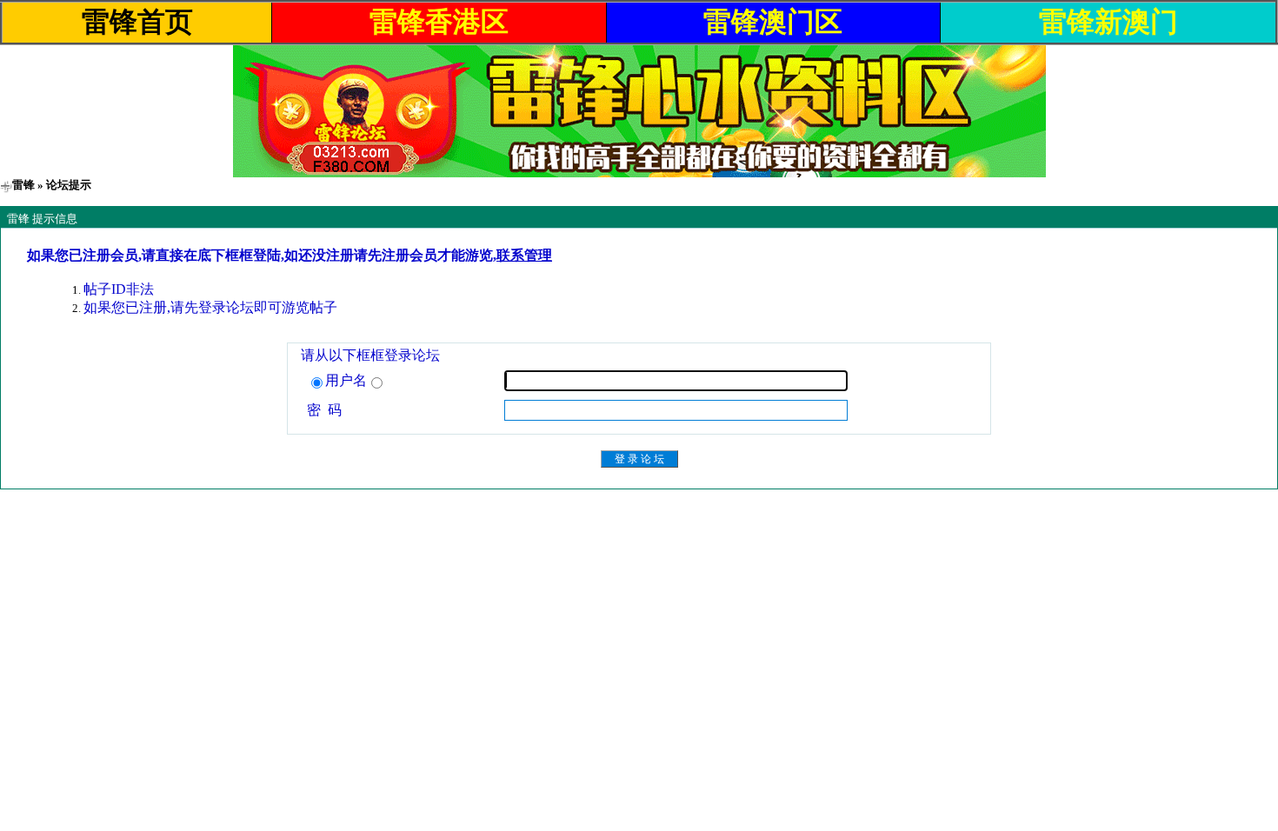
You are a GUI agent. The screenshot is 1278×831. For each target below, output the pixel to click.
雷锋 (23, 184)
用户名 (346, 380)
